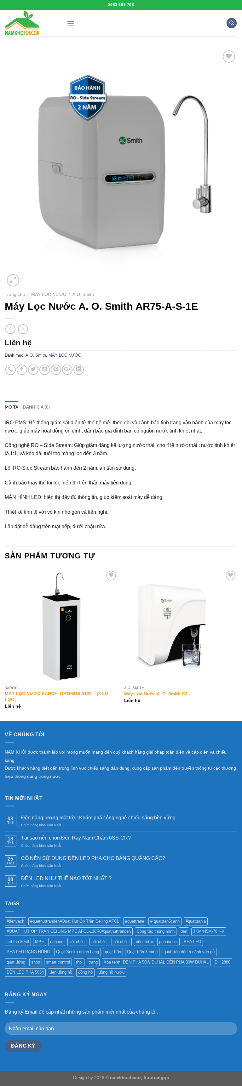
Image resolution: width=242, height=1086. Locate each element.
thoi (79, 962)
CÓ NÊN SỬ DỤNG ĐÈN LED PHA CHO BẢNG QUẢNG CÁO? (93, 858)
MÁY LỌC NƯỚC (48, 294)
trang (93, 962)
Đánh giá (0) (36, 407)
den (184, 931)
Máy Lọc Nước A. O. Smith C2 (155, 693)
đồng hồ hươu (111, 972)
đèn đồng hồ (61, 972)
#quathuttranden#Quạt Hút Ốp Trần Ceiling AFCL (74, 921)
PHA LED (192, 941)
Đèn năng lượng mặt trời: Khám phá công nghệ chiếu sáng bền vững (98, 817)
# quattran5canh (165, 921)
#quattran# (134, 921)
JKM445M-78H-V (208, 931)
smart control (58, 962)
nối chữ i (77, 941)
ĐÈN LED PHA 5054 (25, 972)
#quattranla (196, 921)
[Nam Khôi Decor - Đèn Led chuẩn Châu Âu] (31, 23)
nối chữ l (99, 941)
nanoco (56, 941)
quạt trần (113, 951)
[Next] (237, 644)
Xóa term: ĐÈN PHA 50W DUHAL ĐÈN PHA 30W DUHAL (156, 962)
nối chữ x (144, 941)
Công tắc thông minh (156, 931)
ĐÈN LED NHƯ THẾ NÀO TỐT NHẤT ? (66, 878)
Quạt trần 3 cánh (142, 951)
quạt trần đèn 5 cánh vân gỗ (189, 951)
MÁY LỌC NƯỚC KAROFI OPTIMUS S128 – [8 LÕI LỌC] (57, 696)
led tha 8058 (18, 941)
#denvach (15, 921)
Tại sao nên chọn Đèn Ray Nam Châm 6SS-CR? (76, 837)
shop (35, 962)
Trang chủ (15, 294)
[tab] (11, 407)
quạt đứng (16, 962)
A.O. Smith (83, 294)
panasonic (168, 941)
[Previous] (5, 644)
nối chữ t (121, 941)
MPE (39, 941)
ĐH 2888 (222, 962)
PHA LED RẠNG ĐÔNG (28, 951)
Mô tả (11, 407)
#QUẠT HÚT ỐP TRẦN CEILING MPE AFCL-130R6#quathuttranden (69, 931)
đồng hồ (85, 972)
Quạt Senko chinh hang (77, 951)
